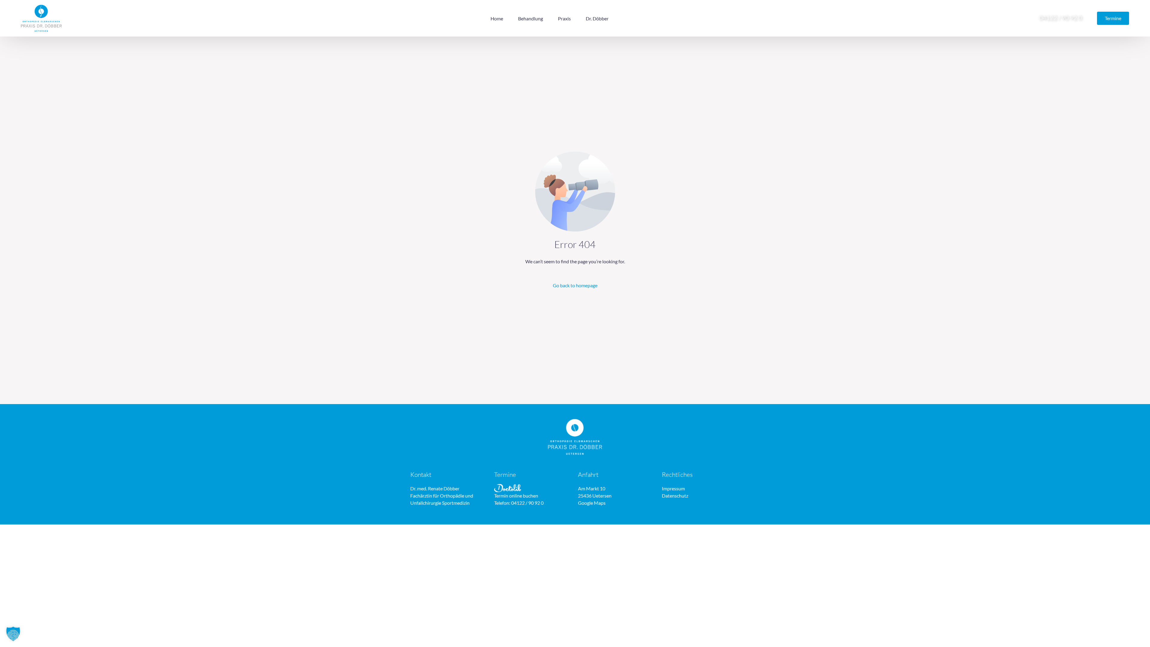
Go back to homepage (575, 285)
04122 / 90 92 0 (1060, 18)
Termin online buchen (516, 495)
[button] (13, 634)
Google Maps (592, 503)
